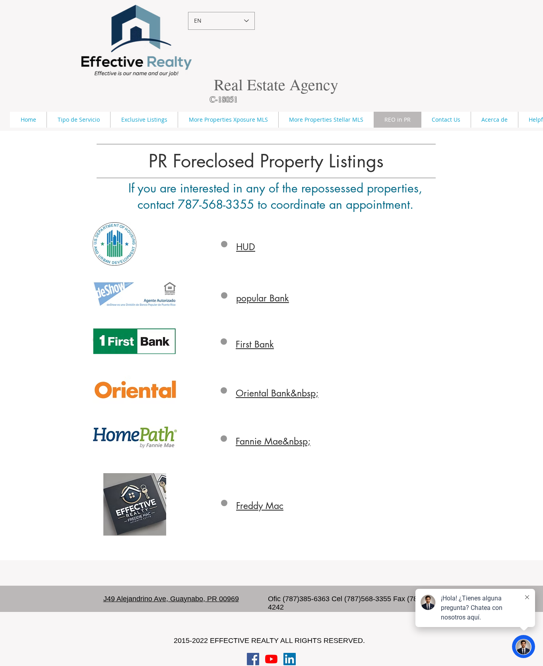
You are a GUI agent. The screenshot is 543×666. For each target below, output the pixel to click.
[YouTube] (271, 659)
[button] (78, 120)
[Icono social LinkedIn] (289, 659)
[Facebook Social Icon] (253, 659)
